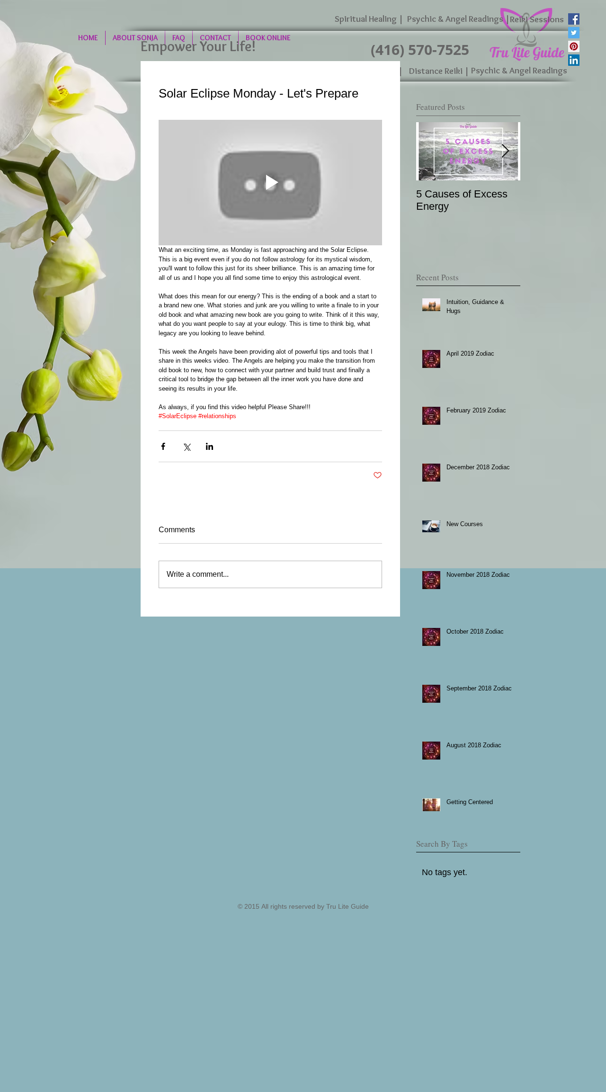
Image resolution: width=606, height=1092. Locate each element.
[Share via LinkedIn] (209, 446)
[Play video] (270, 183)
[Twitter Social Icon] (573, 32)
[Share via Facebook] (163, 446)
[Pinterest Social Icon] (573, 46)
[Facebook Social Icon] (573, 19)
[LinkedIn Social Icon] (573, 60)
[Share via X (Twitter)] (186, 446)
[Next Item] (505, 151)
